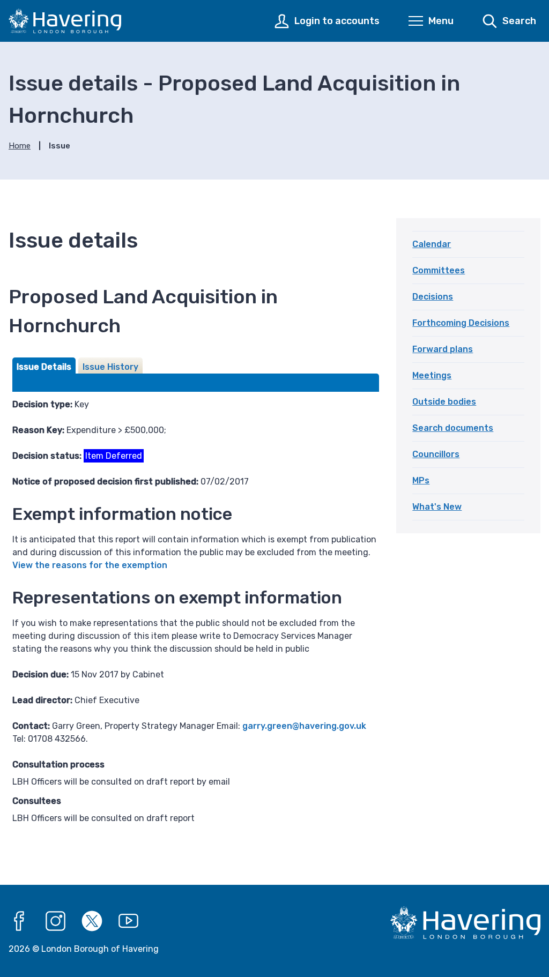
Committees (438, 270)
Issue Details (44, 367)
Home (20, 146)
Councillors (435, 454)
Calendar (431, 244)
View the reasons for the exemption (89, 565)
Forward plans (442, 349)
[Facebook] (19, 921)
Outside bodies (444, 402)
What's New (437, 507)
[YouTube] (129, 921)
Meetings (431, 375)
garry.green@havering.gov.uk (304, 726)
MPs (420, 480)
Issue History (110, 367)
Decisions (432, 297)
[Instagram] (56, 921)
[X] (92, 921)
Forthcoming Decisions (460, 323)
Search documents (452, 428)
